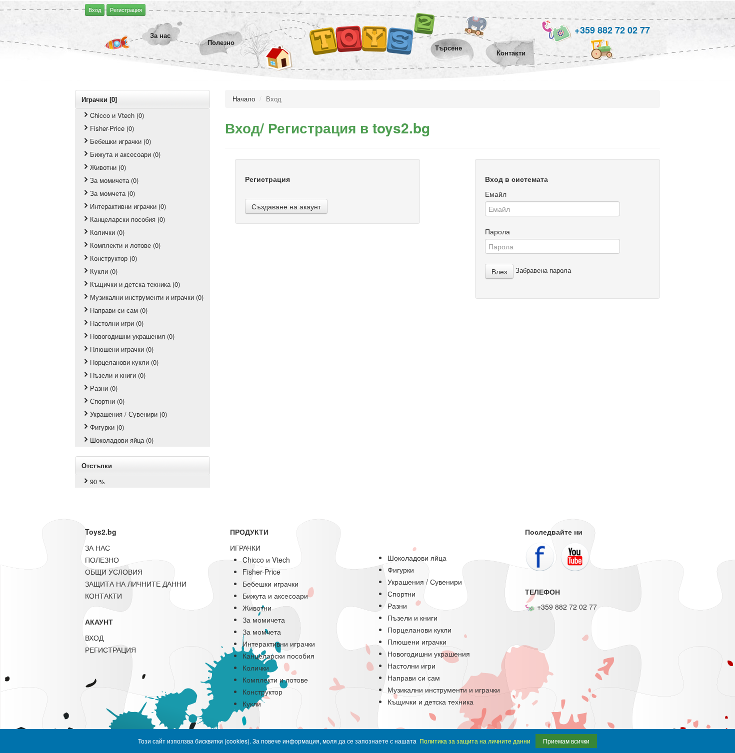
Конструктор (262, 692)
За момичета (263, 620)
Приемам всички (566, 741)
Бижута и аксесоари (275, 596)
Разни (397, 606)
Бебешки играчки (270, 584)
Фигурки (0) (107, 427)
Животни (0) (108, 167)
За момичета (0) (114, 180)
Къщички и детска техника (431, 702)
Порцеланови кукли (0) (124, 362)
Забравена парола (543, 270)
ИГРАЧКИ (245, 548)
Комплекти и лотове (275, 680)
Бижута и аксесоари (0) (125, 154)
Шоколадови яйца (417, 558)
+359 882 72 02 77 (611, 29)
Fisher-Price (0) (112, 128)
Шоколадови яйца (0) (122, 440)
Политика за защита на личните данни (475, 741)
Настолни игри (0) (117, 323)
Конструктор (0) (113, 258)
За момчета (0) (112, 193)
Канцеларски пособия (278, 656)
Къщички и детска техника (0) (135, 284)
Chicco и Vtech (266, 560)
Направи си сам (414, 678)
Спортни (402, 594)
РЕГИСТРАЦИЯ (110, 650)
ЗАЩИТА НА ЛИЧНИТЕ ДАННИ (135, 584)
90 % (97, 481)
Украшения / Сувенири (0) (128, 414)
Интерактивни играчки (278, 644)
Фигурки (401, 570)
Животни (257, 608)
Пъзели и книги (413, 618)
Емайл (495, 194)
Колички (255, 668)
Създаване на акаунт (286, 206)
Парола (497, 231)
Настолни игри (412, 666)
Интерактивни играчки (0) (128, 206)
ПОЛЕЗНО (102, 560)
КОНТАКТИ (103, 596)
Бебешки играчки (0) (120, 141)
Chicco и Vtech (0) (117, 115)
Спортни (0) (107, 401)
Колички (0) (107, 232)
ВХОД (94, 638)
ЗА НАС (97, 548)
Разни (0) (104, 388)
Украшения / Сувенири (425, 582)
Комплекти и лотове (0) (125, 245)
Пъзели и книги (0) (118, 375)
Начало (243, 98)
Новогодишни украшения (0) (132, 336)
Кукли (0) (104, 271)
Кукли (251, 704)
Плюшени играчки (417, 642)
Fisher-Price (261, 572)
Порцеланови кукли (420, 630)
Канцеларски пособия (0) (127, 219)
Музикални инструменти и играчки (444, 690)
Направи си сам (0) (119, 310)
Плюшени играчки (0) (122, 349)
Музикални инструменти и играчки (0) (147, 297)
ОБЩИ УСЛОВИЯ (113, 572)
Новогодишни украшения (429, 654)
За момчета (261, 632)
